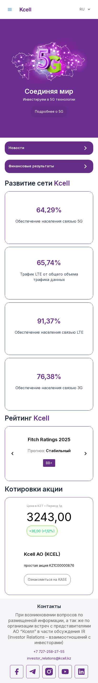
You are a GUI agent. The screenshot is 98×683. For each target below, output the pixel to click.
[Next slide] (85, 453)
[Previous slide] (12, 453)
